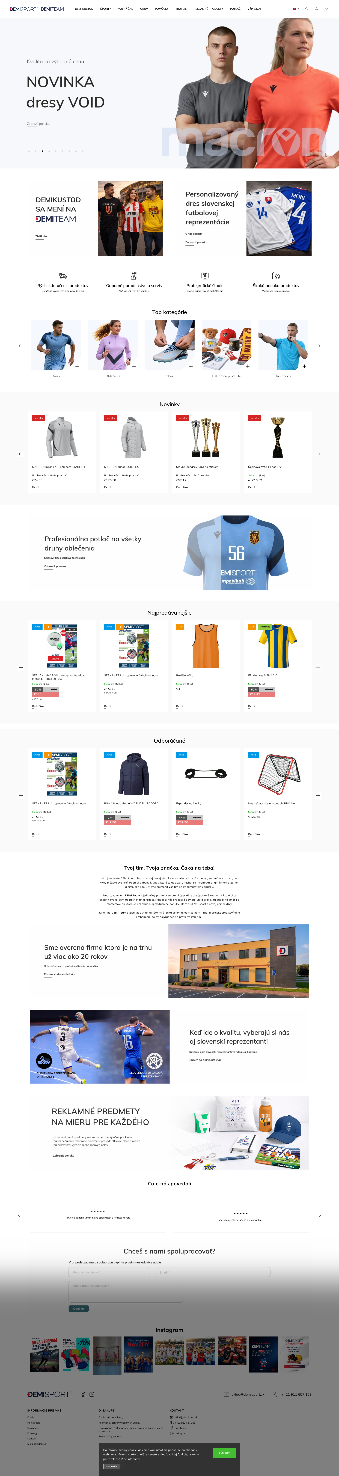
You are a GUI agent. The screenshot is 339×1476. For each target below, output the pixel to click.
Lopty (226, 376)
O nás (30, 1417)
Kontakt (31, 1438)
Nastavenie (111, 1466)
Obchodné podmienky (111, 1417)
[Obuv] (56, 345)
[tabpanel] (62, 452)
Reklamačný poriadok (111, 1436)
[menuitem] (84, 9)
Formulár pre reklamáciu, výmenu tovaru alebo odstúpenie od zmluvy (131, 1429)
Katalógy (32, 1433)
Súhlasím (224, 1452)
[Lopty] (226, 345)
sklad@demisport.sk (248, 1394)
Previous (21, 345)
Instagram (91, 1394)
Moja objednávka (36, 1443)
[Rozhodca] (170, 345)
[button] (8, 93)
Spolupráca (33, 1428)
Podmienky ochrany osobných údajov (119, 1422)
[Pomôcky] (283, 345)
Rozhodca (169, 376)
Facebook (83, 1394)
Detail (35, 487)
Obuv (56, 376)
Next (318, 345)
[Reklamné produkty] (113, 345)
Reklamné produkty (113, 376)
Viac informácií (131, 1459)
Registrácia (33, 1422)
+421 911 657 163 (296, 1394)
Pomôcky (283, 376)
